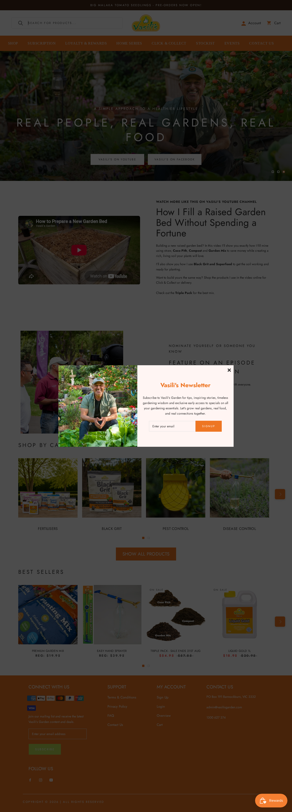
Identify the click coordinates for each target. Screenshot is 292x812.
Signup (208, 426)
